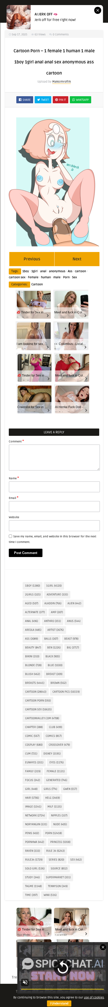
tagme (33, 886)
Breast (54, 674)
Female (33, 277)
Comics (54, 736)
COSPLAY (33, 744)
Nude (60, 824)
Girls (50, 789)
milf (54, 806)
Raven (32, 850)
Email (13, 497)
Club (55, 727)
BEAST (71, 638)
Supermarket (58, 877)
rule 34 (55, 850)
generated (56, 780)
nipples (59, 815)
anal (43, 271)
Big (73, 647)
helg (52, 797)
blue (55, 665)
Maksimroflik (61, 82)
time (31, 895)
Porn (66, 277)
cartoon (80, 271)
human (46, 277)
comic (32, 736)
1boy (25, 271)
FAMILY (32, 771)
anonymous (57, 271)
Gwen (70, 789)
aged (31, 603)
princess (60, 842)
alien (74, 603)
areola (33, 630)
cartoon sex (17, 277)
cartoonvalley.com (42, 718)
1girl (34, 271)
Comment (16, 441)
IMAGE (33, 806)
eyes (56, 762)
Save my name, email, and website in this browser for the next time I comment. (52, 539)
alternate (35, 612)
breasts (34, 683)
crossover (59, 744)
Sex (74, 277)
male (57, 277)
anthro (52, 621)
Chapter (34, 727)
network (35, 815)
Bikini (32, 656)
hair (32, 797)
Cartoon (37, 284)
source (59, 868)
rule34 (33, 859)
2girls (32, 594)
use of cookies (94, 997)
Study (32, 877)
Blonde (33, 665)
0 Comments (61, 34)
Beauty (33, 647)
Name (14, 478)
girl (31, 789)
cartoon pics (66, 691)
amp (57, 612)
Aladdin (52, 603)
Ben (54, 647)
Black (52, 656)
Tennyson (58, 886)
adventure (57, 594)
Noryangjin (36, 824)
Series (56, 859)
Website (14, 517)
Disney (52, 753)
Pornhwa (34, 842)
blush (32, 674)
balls (51, 638)
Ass (70, 271)
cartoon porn (38, 700)
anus (73, 621)
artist (55, 630)
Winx (50, 895)
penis (32, 833)
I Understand (59, 1003)
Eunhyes (34, 762)
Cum (31, 753)
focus (32, 780)
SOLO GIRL (34, 868)
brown (58, 683)
